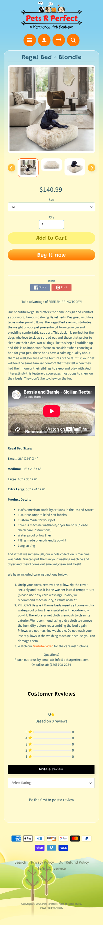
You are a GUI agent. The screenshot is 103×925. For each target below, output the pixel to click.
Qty (51, 217)
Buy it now (51, 255)
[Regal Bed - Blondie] (28, 167)
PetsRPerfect (50, 904)
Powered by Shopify (51, 908)
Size (51, 199)
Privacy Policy (42, 862)
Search (20, 862)
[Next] (91, 167)
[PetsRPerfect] (51, 15)
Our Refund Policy (73, 862)
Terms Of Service (52, 868)
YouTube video (43, 646)
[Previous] (11, 167)
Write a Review (51, 769)
